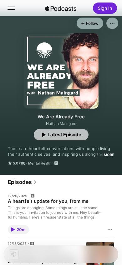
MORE (109, 155)
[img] (60, 8)
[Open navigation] (11, 8)
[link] (22, 182)
